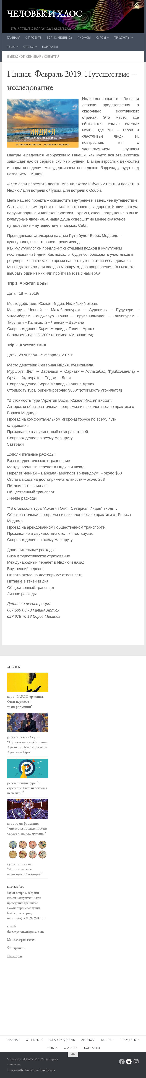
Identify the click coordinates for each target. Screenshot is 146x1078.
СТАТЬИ (28, 46)
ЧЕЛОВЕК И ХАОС (44, 13)
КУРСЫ (101, 37)
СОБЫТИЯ (51, 56)
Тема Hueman (47, 1070)
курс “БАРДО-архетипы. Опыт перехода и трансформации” (25, 701)
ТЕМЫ (11, 46)
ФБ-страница (16, 948)
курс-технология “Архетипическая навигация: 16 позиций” (24, 869)
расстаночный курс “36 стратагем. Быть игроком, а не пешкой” (27, 787)
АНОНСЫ (84, 37)
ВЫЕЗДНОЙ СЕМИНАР (24, 56)
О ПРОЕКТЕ (33, 37)
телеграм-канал (24, 940)
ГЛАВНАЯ (13, 37)
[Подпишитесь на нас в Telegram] (129, 1061)
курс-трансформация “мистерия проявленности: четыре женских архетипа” (27, 828)
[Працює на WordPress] (21, 1070)
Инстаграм (14, 956)
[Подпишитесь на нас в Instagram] (136, 1061)
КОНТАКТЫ (50, 46)
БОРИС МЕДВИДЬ (59, 37)
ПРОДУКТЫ (122, 37)
